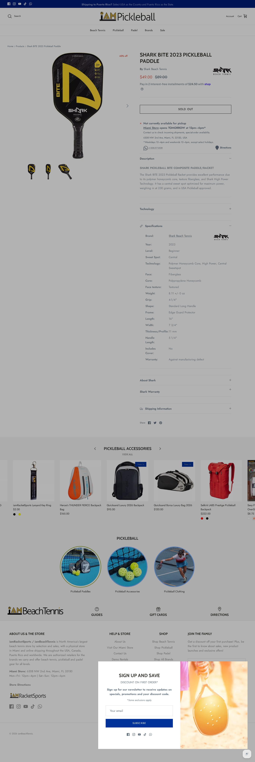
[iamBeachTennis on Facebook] (128, 734)
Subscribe (139, 723)
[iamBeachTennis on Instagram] (133, 734)
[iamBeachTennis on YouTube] (139, 734)
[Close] (243, 666)
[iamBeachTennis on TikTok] (145, 734)
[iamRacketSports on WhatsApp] (150, 734)
